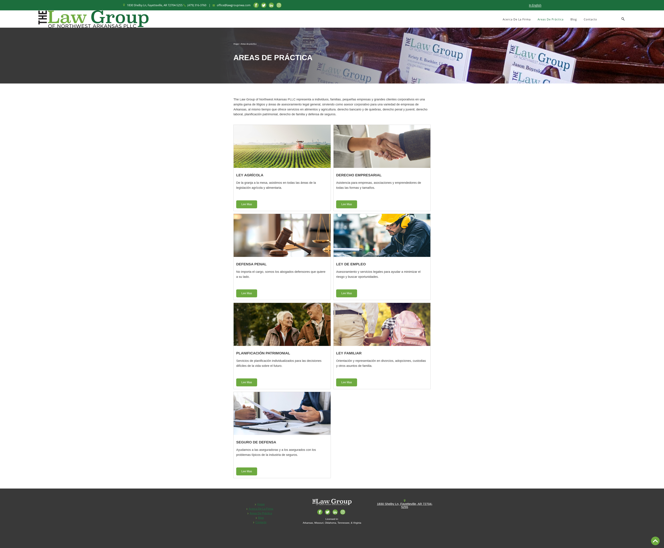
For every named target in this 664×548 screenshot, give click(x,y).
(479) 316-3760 (196, 5)
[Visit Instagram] (279, 5)
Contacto (590, 19)
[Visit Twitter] (264, 5)
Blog (573, 19)
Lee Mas (246, 204)
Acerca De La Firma (517, 19)
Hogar (236, 44)
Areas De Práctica (551, 19)
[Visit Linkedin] (271, 5)
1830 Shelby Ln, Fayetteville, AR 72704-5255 (155, 5)
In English (535, 5)
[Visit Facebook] (256, 5)
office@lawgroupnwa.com (234, 5)
